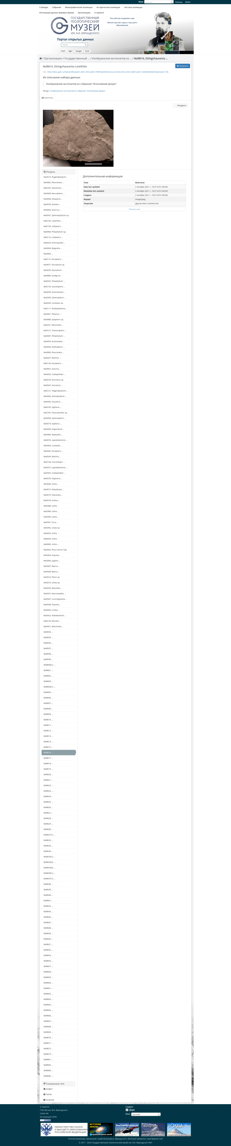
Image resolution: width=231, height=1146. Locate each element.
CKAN (130, 1109)
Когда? (79, 51)
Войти (187, 2)
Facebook (49, 1100)
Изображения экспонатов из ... (112, 58)
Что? (63, 51)
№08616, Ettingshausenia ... (151, 58)
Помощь (178, 2)
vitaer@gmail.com (155, 1138)
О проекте (99, 12)
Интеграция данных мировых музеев (56, 12)
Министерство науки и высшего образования (122, 23)
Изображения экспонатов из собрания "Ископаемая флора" (77, 91)
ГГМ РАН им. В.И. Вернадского (54, 1110)
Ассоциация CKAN (48, 1117)
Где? (70, 51)
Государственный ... (77, 58)
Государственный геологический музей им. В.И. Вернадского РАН (122, 1142)
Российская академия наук (122, 18)
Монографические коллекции (79, 7)
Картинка (48, 97)
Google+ (49, 1089)
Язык (140, 1)
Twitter (48, 1094)
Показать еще (134, 209)
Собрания (56, 7)
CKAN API (44, 1113)
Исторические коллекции (108, 7)
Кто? (87, 51)
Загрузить (183, 66)
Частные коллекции (133, 7)
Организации (84, 12)
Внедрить (181, 105)
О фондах (43, 7)
